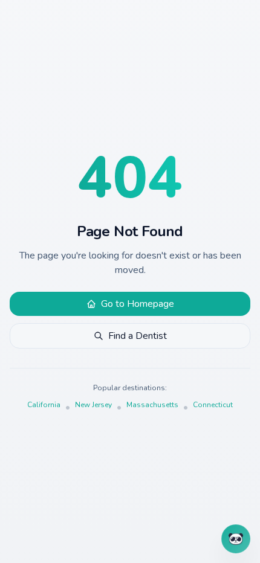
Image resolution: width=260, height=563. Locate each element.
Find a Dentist (137, 336)
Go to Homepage (137, 303)
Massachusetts (152, 405)
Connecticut (213, 405)
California (43, 405)
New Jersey (93, 405)
